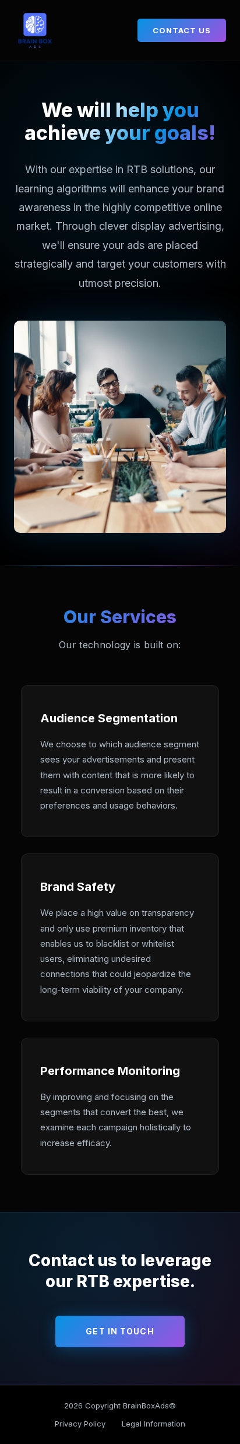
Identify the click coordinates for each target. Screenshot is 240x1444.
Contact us (182, 30)
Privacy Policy (80, 1423)
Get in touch (120, 1331)
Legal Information (153, 1423)
